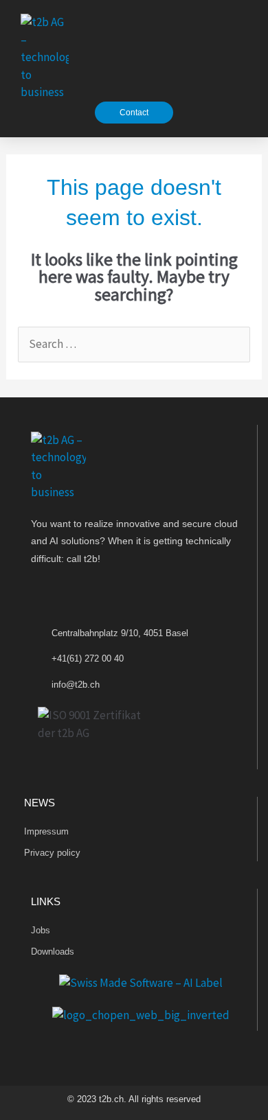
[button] (241, 57)
